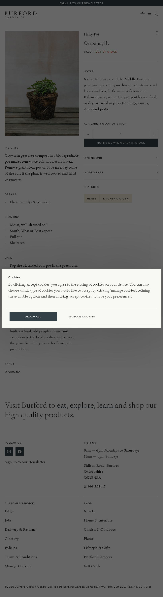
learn (105, 405)
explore (82, 405)
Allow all (33, 316)
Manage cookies (82, 316)
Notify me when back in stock (121, 142)
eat (61, 405)
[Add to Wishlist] (157, 33)
